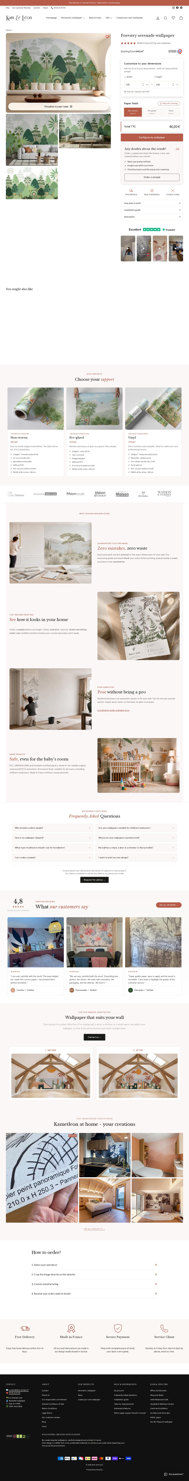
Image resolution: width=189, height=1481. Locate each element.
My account (119, 1390)
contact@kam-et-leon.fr (19, 1390)
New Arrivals (95, 17)
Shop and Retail (156, 1395)
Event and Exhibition (159, 1408)
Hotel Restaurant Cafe (159, 1399)
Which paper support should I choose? (130, 1413)
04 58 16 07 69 (14, 1392)
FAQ (7, 7)
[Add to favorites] (107, 37)
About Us (45, 1395)
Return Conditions (49, 1408)
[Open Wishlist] (173, 18)
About (45, 7)
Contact (37, 7)
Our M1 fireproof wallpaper (161, 1422)
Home (8, 30)
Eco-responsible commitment (54, 1399)
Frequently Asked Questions (125, 1395)
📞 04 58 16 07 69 (58, 7)
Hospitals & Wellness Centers (162, 1404)
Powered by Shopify (94, 1469)
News (80, 1395)
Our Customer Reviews (21, 7)
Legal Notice (47, 1413)
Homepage (51, 17)
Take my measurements (124, 1404)
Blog (44, 1422)
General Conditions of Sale (53, 1404)
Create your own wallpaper (130, 17)
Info (108, 17)
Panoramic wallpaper (71, 17)
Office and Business (158, 1390)
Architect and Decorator (160, 1413)
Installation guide (121, 1399)
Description (129, 216)
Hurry (44, 1426)
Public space (155, 1417)
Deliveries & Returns (122, 1408)
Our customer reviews (51, 1417)
